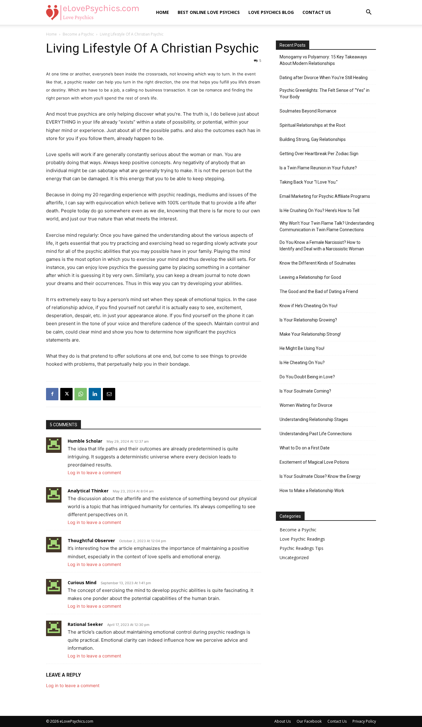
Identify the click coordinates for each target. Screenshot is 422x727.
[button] (368, 13)
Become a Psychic (78, 34)
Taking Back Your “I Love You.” (309, 182)
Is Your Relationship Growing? (308, 319)
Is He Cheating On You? (302, 362)
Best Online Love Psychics (209, 12)
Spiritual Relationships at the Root (312, 125)
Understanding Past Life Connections (316, 433)
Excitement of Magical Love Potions (314, 462)
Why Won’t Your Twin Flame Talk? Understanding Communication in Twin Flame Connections (327, 226)
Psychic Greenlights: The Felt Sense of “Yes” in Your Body (324, 93)
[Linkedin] (95, 394)
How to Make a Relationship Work (312, 490)
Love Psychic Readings (302, 539)
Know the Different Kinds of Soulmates (318, 263)
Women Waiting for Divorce (306, 405)
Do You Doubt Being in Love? (307, 376)
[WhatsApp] (80, 394)
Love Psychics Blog (271, 12)
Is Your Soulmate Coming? (305, 391)
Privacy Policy (364, 721)
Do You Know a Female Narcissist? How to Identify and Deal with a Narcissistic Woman (322, 245)
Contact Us (316, 12)
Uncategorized (294, 557)
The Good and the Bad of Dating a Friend (319, 291)
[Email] (109, 394)
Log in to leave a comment (94, 472)
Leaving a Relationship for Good (310, 277)
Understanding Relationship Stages (314, 419)
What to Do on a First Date (305, 447)
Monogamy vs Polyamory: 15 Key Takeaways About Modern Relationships (323, 60)
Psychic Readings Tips (301, 548)
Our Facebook (309, 721)
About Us (282, 721)
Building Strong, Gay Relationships (313, 139)
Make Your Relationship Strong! (310, 334)
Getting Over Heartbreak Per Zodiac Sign (319, 153)
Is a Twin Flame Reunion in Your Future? (318, 167)
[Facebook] (52, 394)
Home (162, 12)
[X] (66, 394)
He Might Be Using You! (302, 348)
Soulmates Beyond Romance (308, 110)
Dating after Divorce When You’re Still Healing (324, 77)
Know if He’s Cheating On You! (308, 305)
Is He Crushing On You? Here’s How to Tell (319, 210)
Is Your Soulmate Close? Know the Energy (320, 476)
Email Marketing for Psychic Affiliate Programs (325, 196)
